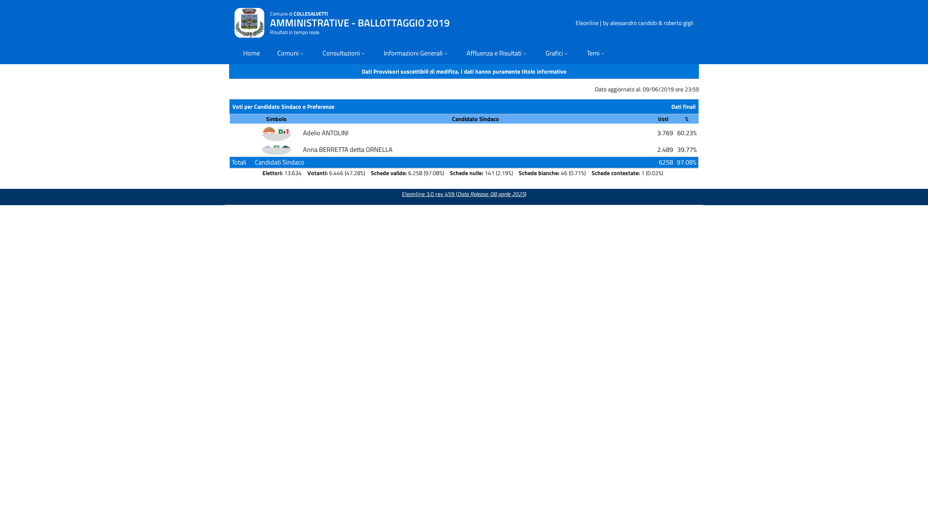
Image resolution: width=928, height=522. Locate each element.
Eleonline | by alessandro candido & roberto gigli (634, 22)
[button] (291, 54)
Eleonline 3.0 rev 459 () (464, 194)
